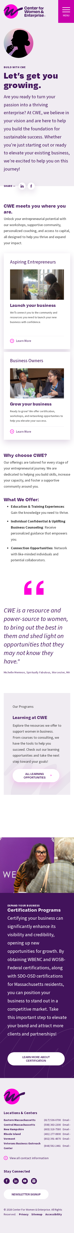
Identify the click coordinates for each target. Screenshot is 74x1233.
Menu (66, 15)
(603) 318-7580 (52, 1129)
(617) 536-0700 (52, 1120)
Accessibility (53, 1214)
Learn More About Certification (36, 1058)
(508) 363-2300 (52, 1124)
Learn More (23, 341)
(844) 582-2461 (52, 1146)
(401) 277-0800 (52, 1134)
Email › (66, 1120)
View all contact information (29, 1158)
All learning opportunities (35, 775)
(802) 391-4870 (52, 1138)
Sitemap (36, 1214)
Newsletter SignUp (26, 1194)
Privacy (23, 1214)
